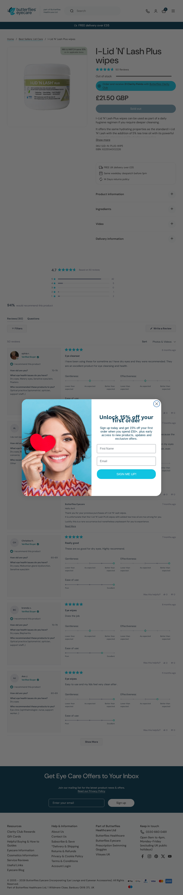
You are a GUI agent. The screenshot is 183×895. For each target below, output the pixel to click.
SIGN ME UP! (126, 474)
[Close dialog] (157, 404)
